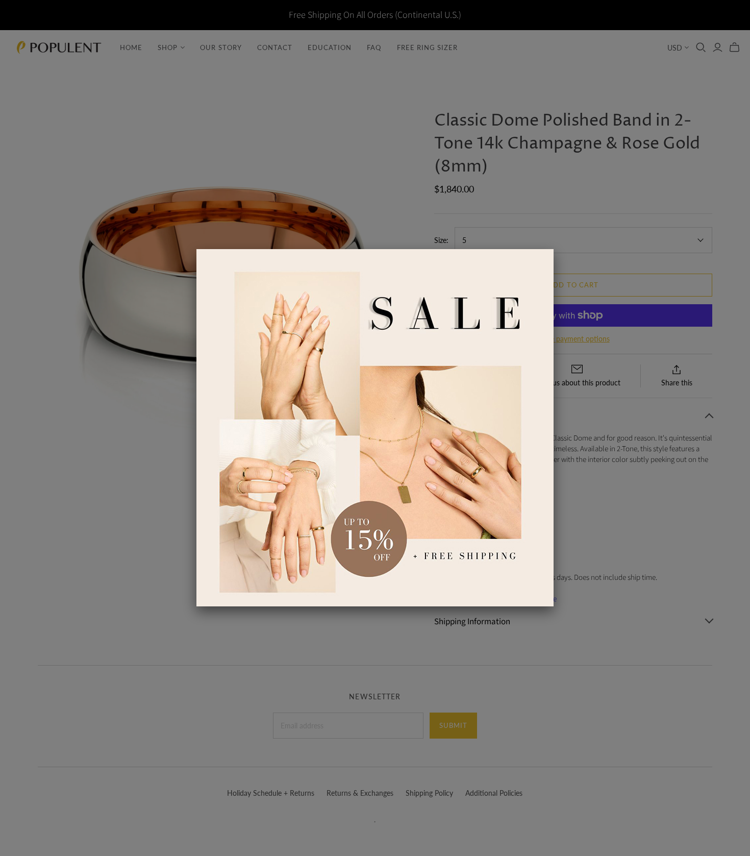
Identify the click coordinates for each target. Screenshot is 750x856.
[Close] (553, 249)
